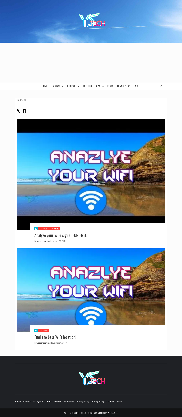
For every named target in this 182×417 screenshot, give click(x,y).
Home (46, 86)
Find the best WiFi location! (55, 337)
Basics (110, 86)
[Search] (162, 86)
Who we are (69, 401)
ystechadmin (43, 241)
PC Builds (87, 86)
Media (136, 86)
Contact (110, 401)
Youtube (27, 401)
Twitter (57, 401)
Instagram (38, 401)
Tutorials (72, 86)
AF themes (113, 412)
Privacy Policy (123, 86)
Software (43, 229)
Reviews (57, 86)
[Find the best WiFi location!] (91, 289)
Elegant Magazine (96, 412)
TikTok (48, 401)
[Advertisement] (91, 62)
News (98, 86)
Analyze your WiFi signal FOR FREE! (61, 235)
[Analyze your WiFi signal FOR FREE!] (91, 174)
